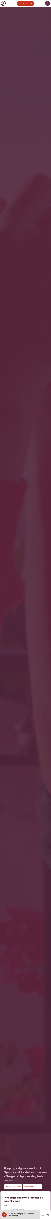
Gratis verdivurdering (32, 1186)
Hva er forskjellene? (13, 1186)
